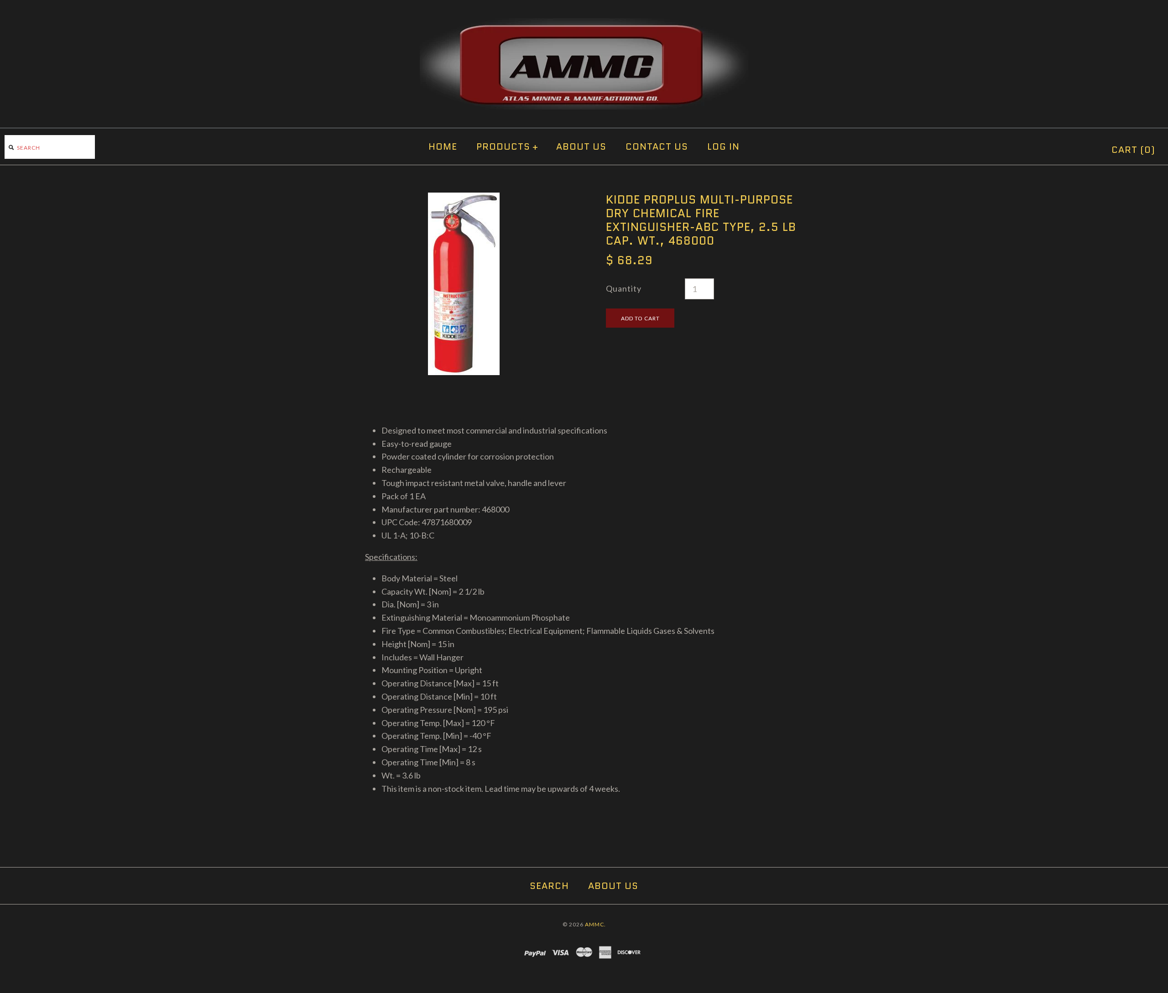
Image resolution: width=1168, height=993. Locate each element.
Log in (723, 146)
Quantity (623, 288)
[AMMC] (584, 25)
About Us (581, 146)
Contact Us (657, 146)
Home (442, 146)
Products (507, 146)
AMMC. (595, 924)
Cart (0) (1133, 149)
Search (549, 885)
